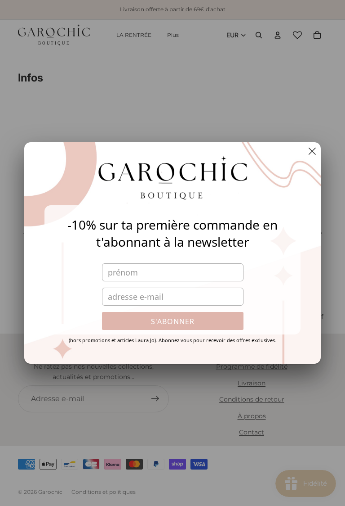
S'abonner (173, 321)
